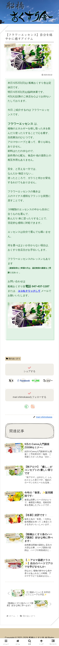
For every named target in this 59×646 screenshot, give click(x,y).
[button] (48, 381)
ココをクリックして (29, 291)
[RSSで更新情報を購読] (32, 406)
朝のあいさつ (14, 359)
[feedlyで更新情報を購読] (26, 406)
